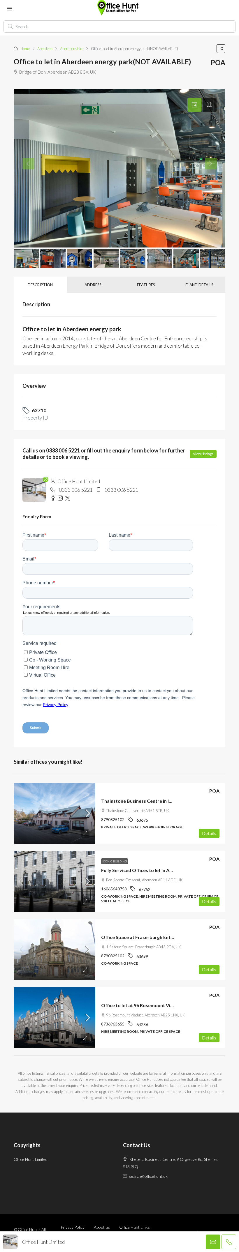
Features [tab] (146, 284)
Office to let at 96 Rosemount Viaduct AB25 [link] (148, 1005)
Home (25, 48)
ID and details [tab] (198, 284)
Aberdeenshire (71, 48)
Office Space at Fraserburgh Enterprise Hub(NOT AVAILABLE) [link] (168, 937)
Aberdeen (44, 48)
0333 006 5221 (76, 490)
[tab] (194, 105)
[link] (54, 813)
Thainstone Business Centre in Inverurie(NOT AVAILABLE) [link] (163, 801)
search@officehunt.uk (148, 1176)
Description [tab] (40, 284)
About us (102, 1227)
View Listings (203, 454)
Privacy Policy (73, 1227)
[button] (221, 48)
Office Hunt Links (134, 1227)
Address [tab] (93, 284)
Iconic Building (114, 861)
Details (209, 833)
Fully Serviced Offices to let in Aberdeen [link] (144, 870)
